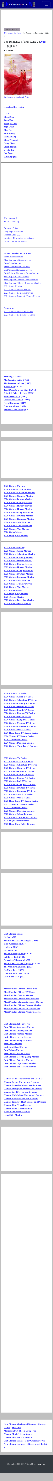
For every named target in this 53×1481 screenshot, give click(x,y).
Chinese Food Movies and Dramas (20, 1092)
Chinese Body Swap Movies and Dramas (23, 1079)
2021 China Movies (13, 286)
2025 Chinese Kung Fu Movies (18, 570)
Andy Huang (10, 137)
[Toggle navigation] (46, 4)
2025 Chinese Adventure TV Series (20, 765)
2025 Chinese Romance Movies (19, 577)
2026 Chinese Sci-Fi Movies (17, 522)
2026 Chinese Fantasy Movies (18, 502)
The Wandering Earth (14, 953)
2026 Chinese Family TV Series (19, 710)
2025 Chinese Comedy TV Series (19, 768)
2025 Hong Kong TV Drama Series (21, 801)
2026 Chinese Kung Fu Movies (18, 512)
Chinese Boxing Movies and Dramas (21, 1082)
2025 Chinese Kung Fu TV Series (20, 784)
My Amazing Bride (13, 380)
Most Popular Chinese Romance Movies (22, 283)
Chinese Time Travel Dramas (18, 1108)
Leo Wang (9, 153)
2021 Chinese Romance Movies (18, 293)
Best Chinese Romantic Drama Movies (21, 273)
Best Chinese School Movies (17, 1053)
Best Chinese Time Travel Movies (20, 1067)
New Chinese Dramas (14, 1444)
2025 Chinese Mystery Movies (18, 574)
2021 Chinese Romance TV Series (19, 315)
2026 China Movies (13, 532)
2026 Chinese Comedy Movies (18, 496)
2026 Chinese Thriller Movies (18, 525)
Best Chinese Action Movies (17, 1024)
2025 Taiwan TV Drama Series (19, 804)
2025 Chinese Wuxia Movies (17, 603)
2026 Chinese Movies (14, 486)
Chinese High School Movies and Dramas (23, 1095)
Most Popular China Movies (16, 276)
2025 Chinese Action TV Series (18, 761)
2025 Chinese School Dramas (18, 814)
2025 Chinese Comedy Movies (18, 557)
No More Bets (10, 970)
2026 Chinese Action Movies (17, 489)
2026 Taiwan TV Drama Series (19, 736)
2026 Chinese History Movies (18, 506)
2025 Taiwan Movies (14, 597)
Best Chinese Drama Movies (17, 266)
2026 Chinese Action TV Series (18, 697)
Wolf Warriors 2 (12, 944)
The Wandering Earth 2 (15, 967)
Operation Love (11, 406)
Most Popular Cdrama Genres (18, 995)
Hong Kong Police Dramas (17, 1111)
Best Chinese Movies (13, 257)
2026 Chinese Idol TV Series (17, 716)
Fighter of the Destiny (14, 409)
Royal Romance (11, 403)
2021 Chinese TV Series (12, 33)
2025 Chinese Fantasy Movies (18, 564)
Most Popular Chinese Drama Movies (21, 279)
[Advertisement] (26, 17)
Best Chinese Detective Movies (18, 1060)
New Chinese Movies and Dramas (20, 1424)
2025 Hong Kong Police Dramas (19, 824)
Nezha (7, 950)
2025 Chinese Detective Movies (19, 600)
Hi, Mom (8, 947)
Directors (16, 1427)
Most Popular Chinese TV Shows (19, 992)
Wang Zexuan (10, 123)
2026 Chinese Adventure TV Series (20, 700)
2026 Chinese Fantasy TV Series (19, 713)
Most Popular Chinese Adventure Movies (23, 1002)
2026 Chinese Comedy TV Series (19, 703)
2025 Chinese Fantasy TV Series (19, 778)
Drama (14, 241)
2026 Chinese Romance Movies (19, 519)
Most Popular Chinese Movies (17, 260)
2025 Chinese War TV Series (17, 798)
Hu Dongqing (10, 156)
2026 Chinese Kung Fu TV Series (20, 720)
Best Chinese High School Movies (20, 1063)
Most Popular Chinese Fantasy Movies (22, 1005)
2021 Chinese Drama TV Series (18, 311)
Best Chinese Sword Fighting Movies (21, 1057)
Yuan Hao (9, 120)
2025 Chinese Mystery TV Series (19, 788)
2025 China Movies (13, 590)
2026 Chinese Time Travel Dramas (20, 746)
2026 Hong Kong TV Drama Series (21, 733)
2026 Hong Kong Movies (16, 535)
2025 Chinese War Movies (16, 587)
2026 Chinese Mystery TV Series (19, 723)
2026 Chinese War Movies (16, 529)
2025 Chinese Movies (14, 547)
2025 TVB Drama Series (15, 807)
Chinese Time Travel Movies (17, 1105)
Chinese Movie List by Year (17, 1434)
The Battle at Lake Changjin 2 (18, 963)
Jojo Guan (9, 127)
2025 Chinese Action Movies (17, 551)
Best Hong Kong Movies (15, 1047)
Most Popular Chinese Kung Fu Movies (22, 1012)
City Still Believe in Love (15, 393)
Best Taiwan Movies (13, 1050)
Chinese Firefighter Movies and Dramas (23, 1088)
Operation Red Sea (13, 973)
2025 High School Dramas (16, 821)
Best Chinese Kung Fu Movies (18, 1040)
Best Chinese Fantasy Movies (18, 1034)
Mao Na (8, 130)
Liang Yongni (10, 146)
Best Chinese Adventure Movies (19, 1027)
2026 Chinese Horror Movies (18, 509)
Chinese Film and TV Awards (18, 1437)
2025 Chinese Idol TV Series (17, 781)
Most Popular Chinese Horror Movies (22, 1008)
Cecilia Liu (9, 150)
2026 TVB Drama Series (15, 739)
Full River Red (11, 957)
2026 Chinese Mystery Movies (18, 516)
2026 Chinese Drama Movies (18, 499)
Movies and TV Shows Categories (20, 1431)
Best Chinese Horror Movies (17, 1037)
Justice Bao (9, 386)
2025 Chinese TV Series (15, 758)
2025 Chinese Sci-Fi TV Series (18, 794)
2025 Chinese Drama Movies (18, 560)
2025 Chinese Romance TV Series (20, 791)
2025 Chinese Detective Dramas (19, 811)
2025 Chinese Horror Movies (18, 567)
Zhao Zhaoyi (10, 117)
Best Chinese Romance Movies (18, 270)
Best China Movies (12, 263)
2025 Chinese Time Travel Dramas (20, 817)
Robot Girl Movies (13, 1115)
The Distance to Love (14, 383)
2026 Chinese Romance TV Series (20, 726)
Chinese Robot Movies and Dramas (21, 1098)
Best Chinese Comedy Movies (18, 1030)
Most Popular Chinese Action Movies (21, 998)
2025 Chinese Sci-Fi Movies (17, 580)
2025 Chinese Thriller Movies (18, 584)
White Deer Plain (12, 396)
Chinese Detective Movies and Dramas (22, 1085)
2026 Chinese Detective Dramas (19, 743)
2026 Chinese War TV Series (17, 729)
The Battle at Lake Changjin (17, 940)
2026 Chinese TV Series (15, 693)
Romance (22, 241)
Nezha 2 (8, 937)
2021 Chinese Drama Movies (17, 289)
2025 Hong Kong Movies (16, 593)
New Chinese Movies (35, 1441)
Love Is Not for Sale (13, 399)
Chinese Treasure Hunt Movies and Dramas (25, 1102)
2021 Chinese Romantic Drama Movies (22, 296)
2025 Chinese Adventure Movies (19, 554)
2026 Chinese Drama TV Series (19, 706)
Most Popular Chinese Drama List (20, 989)
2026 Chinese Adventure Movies (19, 492)
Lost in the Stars (12, 977)
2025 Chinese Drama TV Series (19, 771)
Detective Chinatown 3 (15, 960)
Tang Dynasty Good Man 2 (17, 390)
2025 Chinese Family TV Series (19, 774)
